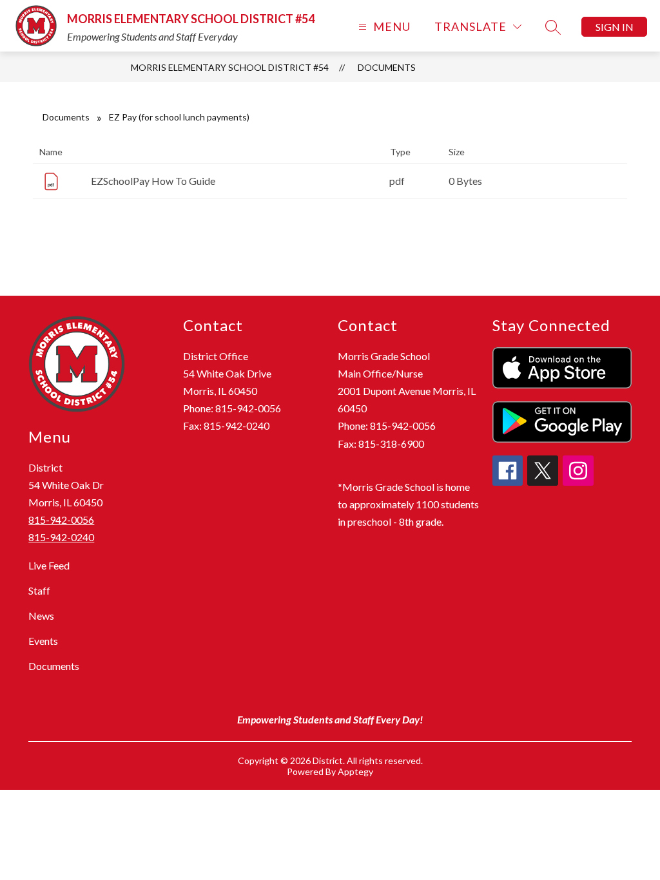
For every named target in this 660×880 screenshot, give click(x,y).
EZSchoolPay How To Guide (153, 181)
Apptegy (355, 771)
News (41, 615)
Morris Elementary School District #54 (230, 67)
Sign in (615, 27)
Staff (39, 590)
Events (43, 641)
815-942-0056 (61, 519)
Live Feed (49, 565)
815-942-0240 (61, 537)
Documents (387, 67)
